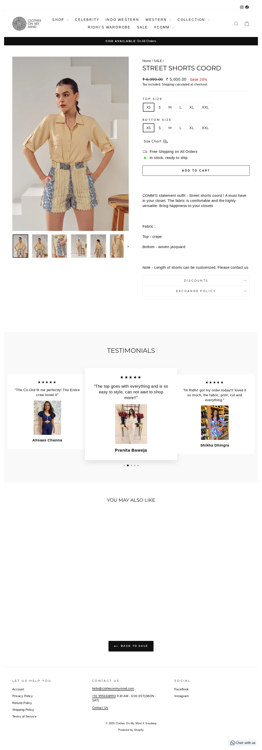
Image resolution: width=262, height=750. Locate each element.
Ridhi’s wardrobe (109, 27)
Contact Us (100, 707)
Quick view (40, 592)
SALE (158, 61)
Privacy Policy (22, 696)
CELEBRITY (87, 19)
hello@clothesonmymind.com (113, 688)
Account (18, 689)
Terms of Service (24, 716)
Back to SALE (134, 646)
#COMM (162, 27)
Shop (59, 19)
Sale (142, 27)
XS (148, 107)
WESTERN (157, 19)
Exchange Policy (196, 291)
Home (146, 61)
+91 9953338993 (104, 696)
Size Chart (152, 141)
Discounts (196, 280)
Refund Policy (22, 703)
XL (191, 107)
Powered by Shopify (131, 730)
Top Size (152, 99)
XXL (205, 107)
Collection (192, 19)
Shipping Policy (23, 709)
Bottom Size (157, 119)
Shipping (168, 84)
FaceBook (181, 689)
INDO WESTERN (122, 19)
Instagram (181, 696)
